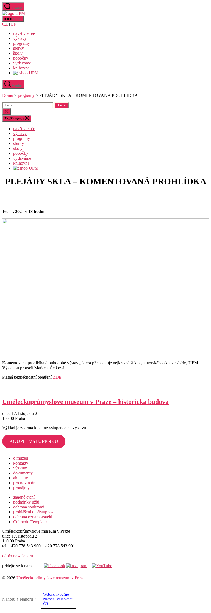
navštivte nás (24, 33)
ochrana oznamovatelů (32, 516)
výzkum (20, 468)
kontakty (20, 463)
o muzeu (20, 458)
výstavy (20, 38)
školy (18, 53)
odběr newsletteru (17, 555)
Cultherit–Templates (30, 521)
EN (14, 24)
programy (21, 43)
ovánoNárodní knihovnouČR (58, 599)
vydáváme (22, 63)
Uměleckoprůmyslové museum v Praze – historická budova (85, 401)
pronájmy (21, 487)
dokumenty (23, 473)
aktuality (20, 478)
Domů (7, 95)
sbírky (18, 48)
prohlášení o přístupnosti (34, 512)
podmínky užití (26, 502)
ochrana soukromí (28, 507)
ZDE (57, 377)
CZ (5, 24)
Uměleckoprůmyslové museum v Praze (50, 577)
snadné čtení (24, 497)
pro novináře (24, 482)
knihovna (21, 68)
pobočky (20, 58)
